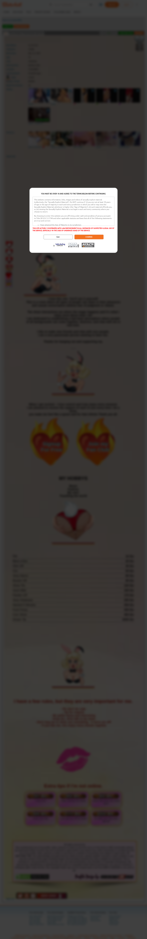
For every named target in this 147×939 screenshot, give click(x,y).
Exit (58, 237)
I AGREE (88, 237)
